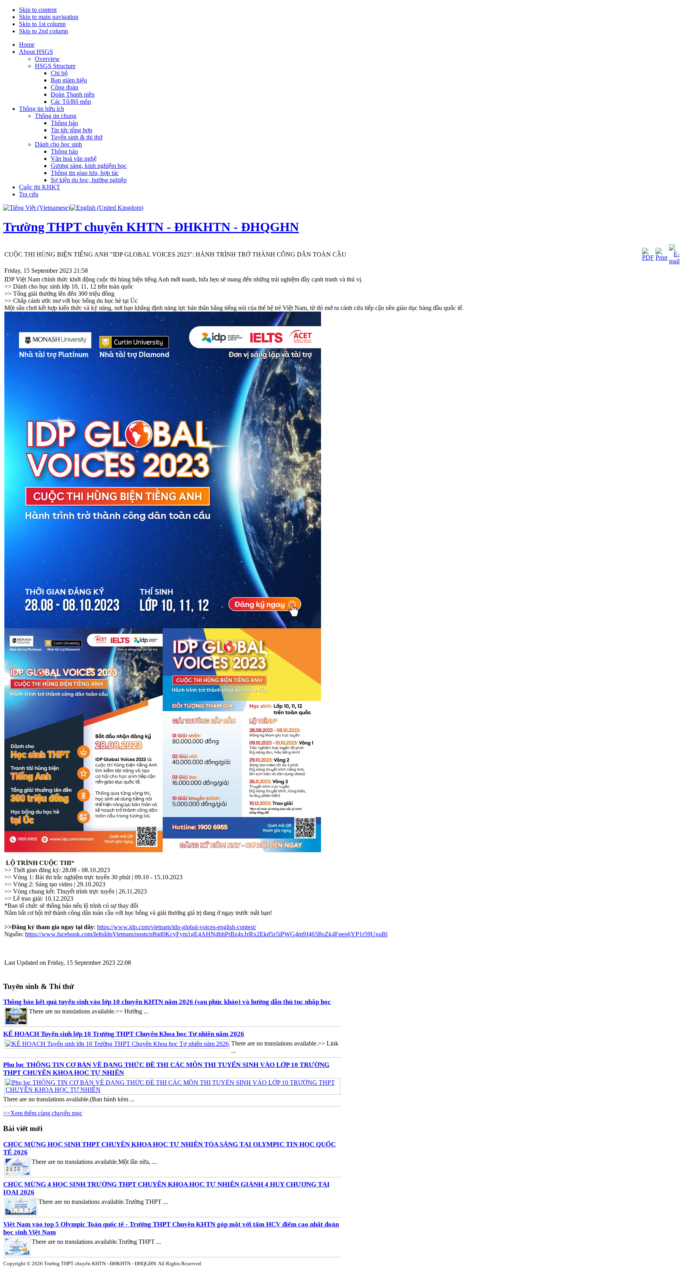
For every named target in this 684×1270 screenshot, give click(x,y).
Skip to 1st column (42, 24)
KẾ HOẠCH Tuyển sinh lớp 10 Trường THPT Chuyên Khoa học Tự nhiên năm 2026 (123, 1034)
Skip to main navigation (48, 16)
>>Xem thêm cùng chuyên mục (42, 1113)
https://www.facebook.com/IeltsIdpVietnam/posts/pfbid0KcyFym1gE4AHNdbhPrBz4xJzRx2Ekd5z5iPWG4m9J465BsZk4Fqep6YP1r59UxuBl (206, 934)
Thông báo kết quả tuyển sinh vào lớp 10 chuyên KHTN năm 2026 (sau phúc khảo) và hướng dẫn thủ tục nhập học (167, 1002)
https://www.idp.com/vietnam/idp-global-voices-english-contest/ (176, 927)
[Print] (661, 257)
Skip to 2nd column (43, 31)
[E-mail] (674, 261)
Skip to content (38, 9)
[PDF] (648, 257)
